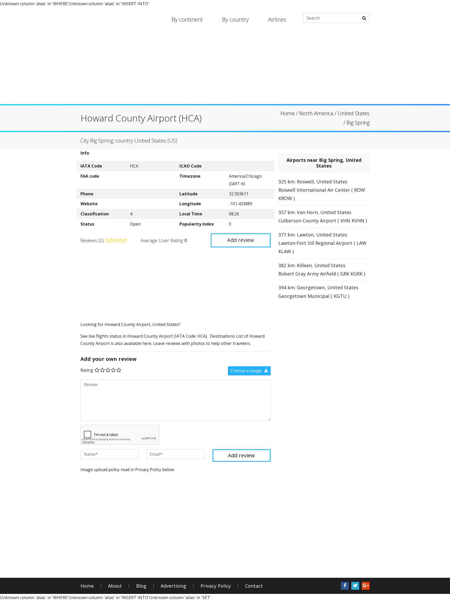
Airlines (277, 19)
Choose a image (246, 371)
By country (235, 19)
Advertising (173, 586)
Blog (141, 586)
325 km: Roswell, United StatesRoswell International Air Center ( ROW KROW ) (321, 190)
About (115, 586)
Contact (254, 586)
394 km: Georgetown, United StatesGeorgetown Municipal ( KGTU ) (318, 291)
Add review (240, 239)
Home (87, 586)
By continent (187, 19)
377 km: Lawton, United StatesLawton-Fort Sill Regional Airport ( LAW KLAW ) (322, 243)
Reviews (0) (92, 240)
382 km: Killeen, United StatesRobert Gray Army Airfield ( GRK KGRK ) (321, 269)
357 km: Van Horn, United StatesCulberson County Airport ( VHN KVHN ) (322, 216)
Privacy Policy (216, 586)
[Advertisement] (225, 67)
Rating (86, 370)
